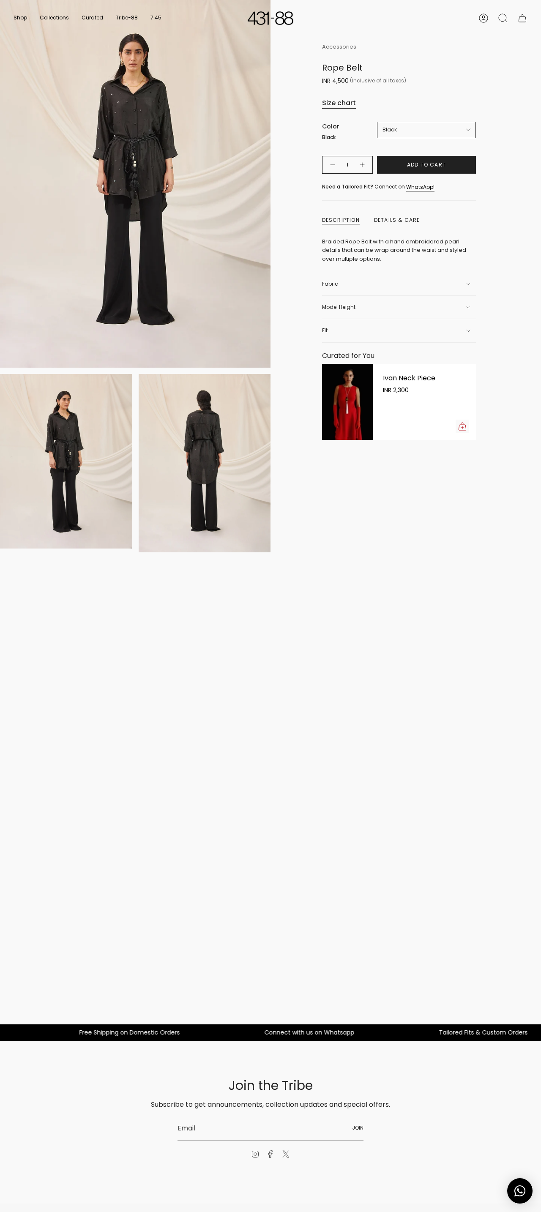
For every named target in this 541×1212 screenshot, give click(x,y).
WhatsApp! (420, 187)
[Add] (462, 426)
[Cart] (522, 18)
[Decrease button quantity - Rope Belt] (332, 165)
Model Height (338, 307)
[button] (20, 18)
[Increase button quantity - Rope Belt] (362, 165)
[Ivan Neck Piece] (347, 402)
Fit (325, 330)
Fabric (330, 283)
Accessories (339, 46)
